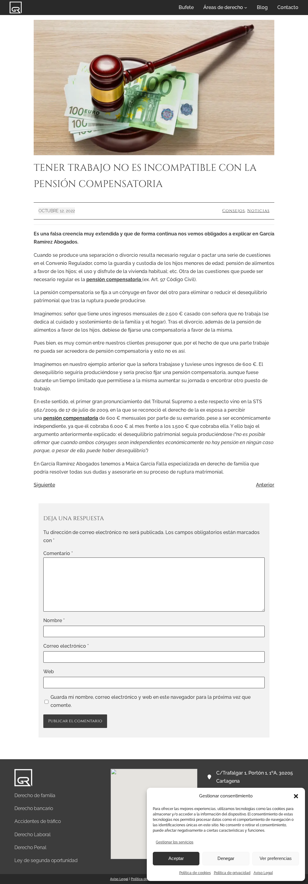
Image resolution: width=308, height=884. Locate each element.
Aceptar (176, 858)
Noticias (258, 210)
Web (48, 671)
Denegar (225, 858)
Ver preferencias (276, 858)
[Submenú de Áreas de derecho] (245, 7)
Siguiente (44, 485)
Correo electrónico (66, 646)
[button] (296, 796)
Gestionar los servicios (174, 842)
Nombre (54, 620)
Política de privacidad (232, 873)
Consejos (233, 210)
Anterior (265, 485)
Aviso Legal (263, 873)
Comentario (58, 553)
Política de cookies (195, 873)
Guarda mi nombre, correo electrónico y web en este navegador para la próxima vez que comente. (151, 701)
